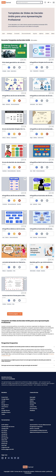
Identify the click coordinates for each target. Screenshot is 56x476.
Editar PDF (4, 440)
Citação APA (4, 428)
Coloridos (5, 204)
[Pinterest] (15, 458)
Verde (8, 71)
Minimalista (40, 137)
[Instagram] (2, 458)
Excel (2, 408)
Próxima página (13, 314)
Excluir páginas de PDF (7, 449)
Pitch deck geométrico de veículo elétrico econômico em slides (23, 62)
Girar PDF (4, 445)
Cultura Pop (33, 406)
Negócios (32, 399)
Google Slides (5, 399)
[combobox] (30, 2)
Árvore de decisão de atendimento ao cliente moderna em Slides (24, 162)
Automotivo (13, 71)
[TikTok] (18, 458)
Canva (3, 401)
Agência (41, 33)
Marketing (33, 403)
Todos (3, 414)
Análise (47, 33)
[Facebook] (6, 458)
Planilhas (32, 410)
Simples (4, 71)
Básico (4, 137)
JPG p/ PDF (4, 434)
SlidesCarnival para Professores (39, 432)
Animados (32, 104)
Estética (35, 137)
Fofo (14, 270)
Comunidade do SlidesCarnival (38, 430)
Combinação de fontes (7, 426)
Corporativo (35, 71)
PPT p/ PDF (4, 430)
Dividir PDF (4, 443)
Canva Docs (4, 406)
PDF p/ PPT (4, 432)
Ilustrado (8, 104)
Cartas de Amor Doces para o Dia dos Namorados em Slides (22, 295)
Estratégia (9, 33)
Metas (52, 33)
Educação (32, 397)
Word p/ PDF (4, 438)
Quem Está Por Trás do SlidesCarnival (40, 424)
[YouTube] (9, 458)
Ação (3, 33)
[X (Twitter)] (12, 458)
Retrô (34, 171)
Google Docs (5, 405)
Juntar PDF (4, 441)
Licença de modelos (29, 471)
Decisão (18, 171)
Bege (4, 104)
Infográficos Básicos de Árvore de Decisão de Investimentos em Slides (25, 229)
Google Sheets (5, 410)
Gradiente (42, 71)
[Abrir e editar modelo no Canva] (9, 67)
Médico (32, 401)
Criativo (4, 304)
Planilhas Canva (5, 412)
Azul (31, 71)
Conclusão (16, 33)
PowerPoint (4, 397)
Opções (35, 33)
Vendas (32, 405)
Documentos (33, 408)
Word (3, 403)
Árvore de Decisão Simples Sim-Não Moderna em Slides (21, 129)
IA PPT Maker (5, 424)
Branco (40, 104)
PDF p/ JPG (4, 436)
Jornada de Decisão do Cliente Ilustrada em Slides (19, 262)
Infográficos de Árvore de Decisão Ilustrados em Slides (20, 96)
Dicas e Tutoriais (34, 428)
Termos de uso (18, 471)
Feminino (9, 304)
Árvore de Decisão (26, 33)
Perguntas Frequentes (36, 426)
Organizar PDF (5, 447)
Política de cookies (40, 471)
